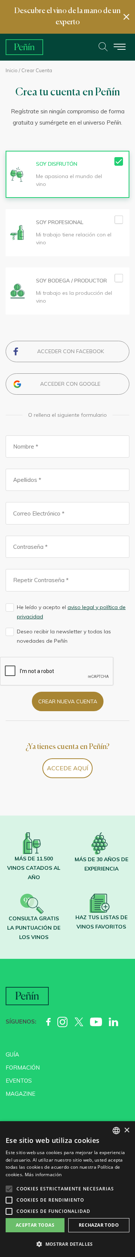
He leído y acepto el (71, 612)
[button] (67, 1244)
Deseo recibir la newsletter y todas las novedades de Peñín (64, 636)
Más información (43, 1174)
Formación (23, 1067)
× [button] (126, 1130)
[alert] (67, 1189)
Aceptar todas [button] (35, 1225)
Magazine (20, 1093)
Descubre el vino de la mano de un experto (67, 16)
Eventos (19, 1080)
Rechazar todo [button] (99, 1225)
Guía (12, 1054)
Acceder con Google (70, 383)
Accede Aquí (67, 768)
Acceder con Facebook (70, 351)
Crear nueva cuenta (67, 701)
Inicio (12, 70)
